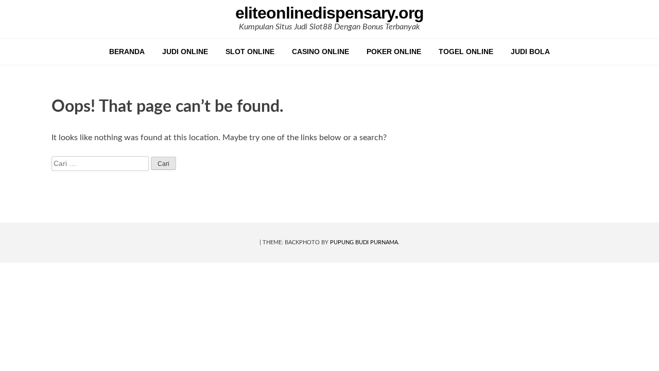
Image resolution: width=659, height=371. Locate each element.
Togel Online (466, 51)
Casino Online (320, 51)
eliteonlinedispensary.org (329, 13)
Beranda (127, 51)
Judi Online (185, 51)
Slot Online (250, 51)
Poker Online (394, 51)
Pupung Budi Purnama (364, 242)
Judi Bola (530, 51)
